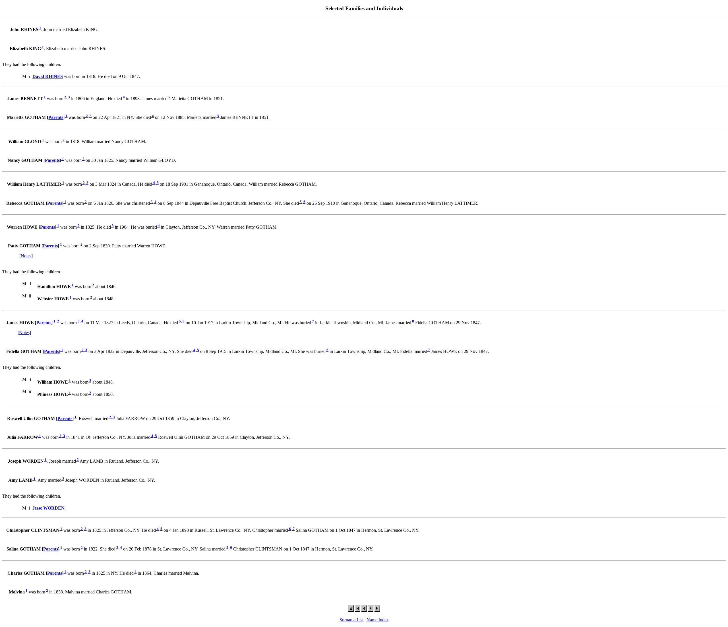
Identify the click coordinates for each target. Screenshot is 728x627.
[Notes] (26, 255)
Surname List (351, 619)
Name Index (378, 619)
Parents (55, 117)
